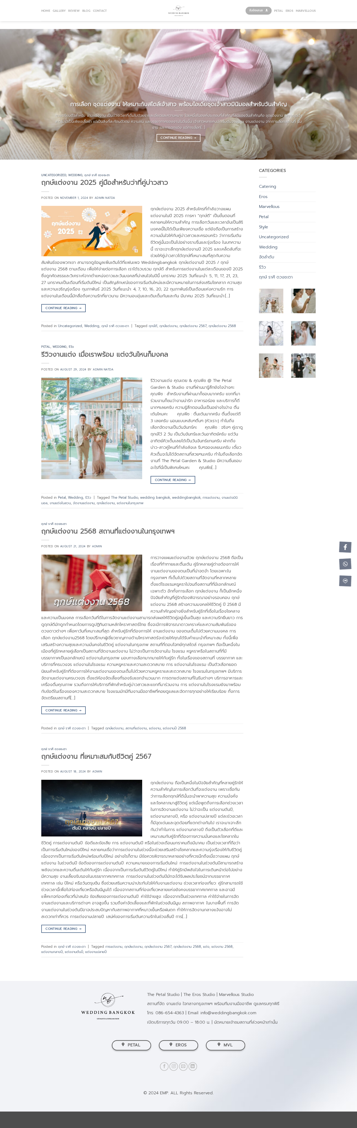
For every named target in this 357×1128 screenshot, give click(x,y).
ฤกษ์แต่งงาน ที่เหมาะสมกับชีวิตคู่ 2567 (96, 756)
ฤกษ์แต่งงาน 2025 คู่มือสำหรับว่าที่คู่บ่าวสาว (104, 182)
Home (45, 10)
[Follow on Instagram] (173, 1066)
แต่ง (206, 946)
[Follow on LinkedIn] (192, 1066)
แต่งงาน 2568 (222, 946)
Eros (263, 197)
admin (97, 546)
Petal (45, 347)
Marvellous (269, 206)
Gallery (59, 10)
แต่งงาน (155, 728)
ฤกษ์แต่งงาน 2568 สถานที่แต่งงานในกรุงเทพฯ (108, 531)
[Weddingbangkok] (178, 10)
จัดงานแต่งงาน (84, 503)
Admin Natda (105, 198)
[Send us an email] (183, 1066)
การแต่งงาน (211, 497)
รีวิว (71, 347)
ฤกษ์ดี (153, 325)
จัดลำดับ (266, 257)
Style (263, 227)
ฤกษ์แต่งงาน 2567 (193, 325)
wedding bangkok (155, 497)
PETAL (278, 10)
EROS (289, 10)
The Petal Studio (124, 497)
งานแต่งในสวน (60, 503)
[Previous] (14, 94)
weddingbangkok (186, 497)
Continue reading (178, 137)
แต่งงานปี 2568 (174, 728)
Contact (100, 10)
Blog (86, 10)
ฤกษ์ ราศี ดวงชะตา (97, 175)
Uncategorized (53, 175)
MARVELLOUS (306, 10)
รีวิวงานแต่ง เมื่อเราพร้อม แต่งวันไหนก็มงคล (104, 354)
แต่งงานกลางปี (52, 951)
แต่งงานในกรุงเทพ (130, 503)
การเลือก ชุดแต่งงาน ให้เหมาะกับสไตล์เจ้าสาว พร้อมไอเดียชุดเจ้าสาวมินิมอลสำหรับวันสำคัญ (178, 104)
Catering (267, 186)
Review (73, 10)
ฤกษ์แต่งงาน (168, 325)
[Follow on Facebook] (164, 1066)
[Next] (343, 94)
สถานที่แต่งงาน (136, 728)
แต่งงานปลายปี (96, 951)
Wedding (75, 175)
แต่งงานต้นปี (74, 951)
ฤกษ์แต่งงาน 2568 (222, 325)
